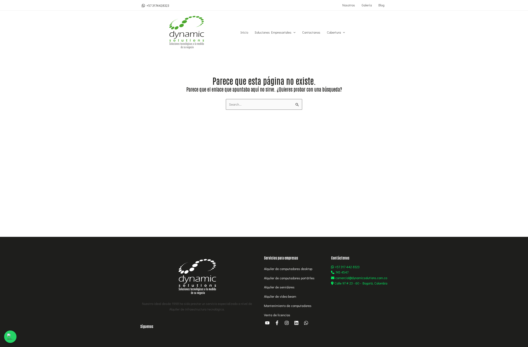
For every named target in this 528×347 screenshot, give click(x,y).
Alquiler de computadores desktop (288, 269)
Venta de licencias (277, 315)
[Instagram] (286, 323)
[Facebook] (277, 323)
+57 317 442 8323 (347, 267)
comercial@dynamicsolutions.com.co (361, 278)
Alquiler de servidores (279, 287)
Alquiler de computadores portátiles (289, 278)
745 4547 (341, 272)
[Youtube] (267, 323)
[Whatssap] (306, 323)
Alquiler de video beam (280, 296)
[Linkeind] (296, 323)
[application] (293, 32)
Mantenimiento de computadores (287, 305)
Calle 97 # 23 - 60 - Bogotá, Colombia (361, 283)
